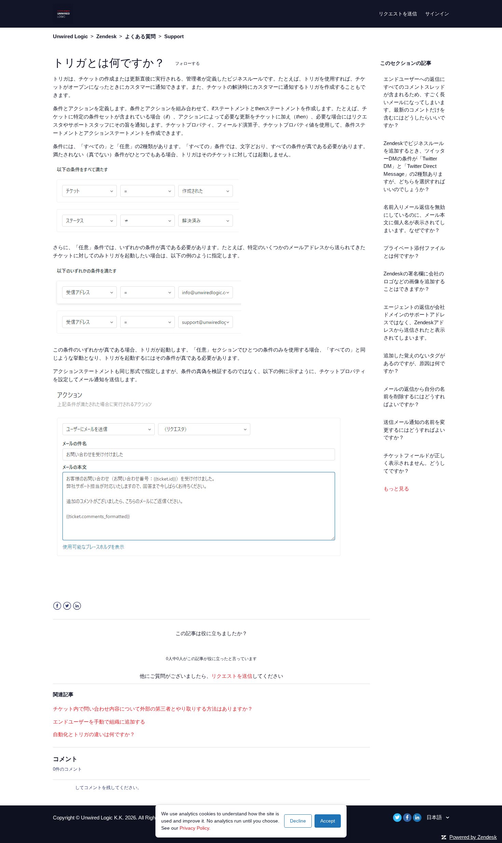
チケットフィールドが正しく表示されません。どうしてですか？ (414, 463)
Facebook (57, 606)
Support (174, 36)
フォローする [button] (187, 63)
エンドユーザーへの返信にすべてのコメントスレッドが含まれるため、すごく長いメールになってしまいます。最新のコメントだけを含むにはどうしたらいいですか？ (414, 102)
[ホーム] (63, 13)
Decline (298, 821)
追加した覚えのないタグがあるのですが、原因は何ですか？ (414, 363)
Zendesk (106, 36)
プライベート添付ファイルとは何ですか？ (414, 252)
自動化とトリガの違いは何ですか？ (94, 734)
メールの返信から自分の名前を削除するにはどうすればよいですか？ (414, 396)
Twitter (67, 606)
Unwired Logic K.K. (103, 817)
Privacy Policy (194, 828)
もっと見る (396, 488)
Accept (327, 821)
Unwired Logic (70, 36)
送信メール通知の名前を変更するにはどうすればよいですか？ (414, 429)
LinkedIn (77, 606)
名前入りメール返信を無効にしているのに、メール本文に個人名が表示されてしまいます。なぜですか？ (414, 218)
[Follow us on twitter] (397, 817)
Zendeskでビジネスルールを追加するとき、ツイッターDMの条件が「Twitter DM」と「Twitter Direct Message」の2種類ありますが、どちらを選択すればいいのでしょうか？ (414, 166)
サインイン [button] (437, 13)
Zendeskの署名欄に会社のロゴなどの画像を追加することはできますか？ (414, 281)
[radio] (192, 646)
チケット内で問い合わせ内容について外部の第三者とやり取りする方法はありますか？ (153, 709)
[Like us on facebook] (407, 817)
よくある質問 (140, 36)
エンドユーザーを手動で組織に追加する (99, 722)
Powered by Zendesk (473, 837)
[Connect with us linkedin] (417, 817)
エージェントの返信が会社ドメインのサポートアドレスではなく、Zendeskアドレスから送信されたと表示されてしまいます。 (414, 322)
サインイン (64, 787)
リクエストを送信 (398, 13)
